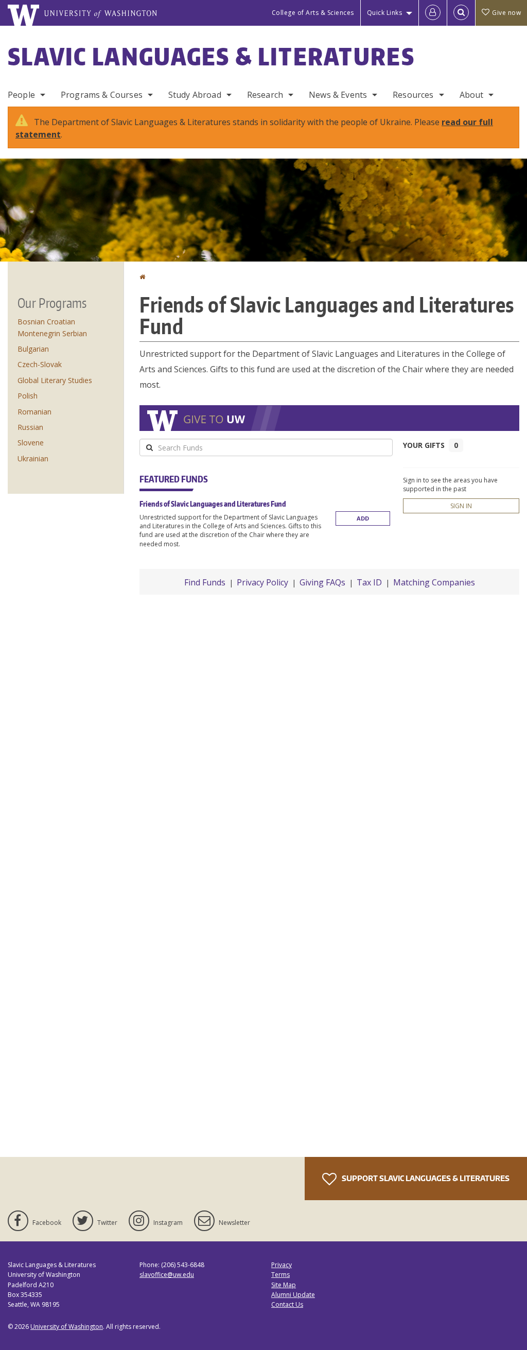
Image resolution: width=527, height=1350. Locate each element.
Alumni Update (293, 1294)
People (21, 94)
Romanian (34, 412)
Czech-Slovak (39, 364)
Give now (506, 12)
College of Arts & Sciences (313, 12)
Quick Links (384, 12)
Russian (30, 427)
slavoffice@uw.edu (166, 1274)
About (472, 94)
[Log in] (433, 13)
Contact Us (287, 1304)
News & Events (338, 94)
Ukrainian (32, 458)
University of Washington (66, 1326)
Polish (27, 396)
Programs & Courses (102, 94)
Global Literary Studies (54, 380)
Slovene (30, 442)
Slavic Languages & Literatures (211, 56)
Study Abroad (194, 94)
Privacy (281, 1264)
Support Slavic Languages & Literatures (425, 1178)
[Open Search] (461, 13)
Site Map (283, 1284)
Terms (280, 1274)
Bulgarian (33, 349)
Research (265, 94)
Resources (413, 94)
